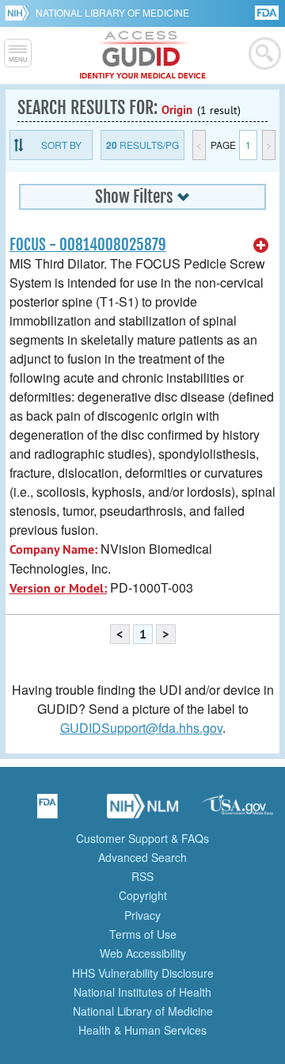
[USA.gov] (237, 811)
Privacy (142, 915)
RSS (142, 876)
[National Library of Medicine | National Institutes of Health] (142, 811)
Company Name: (53, 549)
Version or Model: (58, 588)
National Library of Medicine (112, 12)
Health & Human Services (142, 1030)
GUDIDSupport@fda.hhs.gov (141, 728)
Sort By (61, 144)
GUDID (143, 55)
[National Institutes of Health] (20, 13)
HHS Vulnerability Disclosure (143, 973)
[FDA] (268, 11)
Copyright (143, 895)
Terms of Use (143, 934)
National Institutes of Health (142, 992)
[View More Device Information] (261, 246)
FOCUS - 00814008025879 (88, 244)
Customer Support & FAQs (142, 838)
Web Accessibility (143, 953)
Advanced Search (142, 857)
